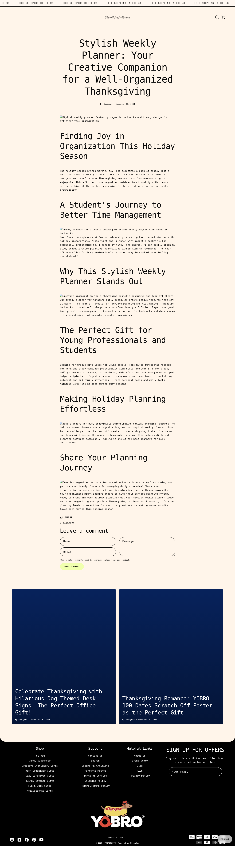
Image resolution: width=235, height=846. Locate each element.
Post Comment (72, 566)
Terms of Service (95, 775)
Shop (40, 748)
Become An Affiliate (95, 765)
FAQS (140, 770)
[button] (217, 17)
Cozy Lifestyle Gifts (39, 775)
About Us (139, 755)
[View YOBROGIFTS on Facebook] (26, 839)
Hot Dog (40, 755)
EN (121, 837)
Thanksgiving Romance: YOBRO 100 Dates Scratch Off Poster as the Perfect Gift (167, 705)
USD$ (111, 837)
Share (69, 517)
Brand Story (140, 760)
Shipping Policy (95, 780)
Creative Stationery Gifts (40, 765)
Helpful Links (140, 748)
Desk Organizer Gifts (39, 770)
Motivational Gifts (40, 790)
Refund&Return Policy (95, 785)
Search (95, 760)
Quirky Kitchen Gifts (39, 780)
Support (95, 748)
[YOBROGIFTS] (117, 17)
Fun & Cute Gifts (39, 785)
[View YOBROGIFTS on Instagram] (12, 839)
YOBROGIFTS (110, 843)
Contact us (95, 755)
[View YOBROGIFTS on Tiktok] (19, 839)
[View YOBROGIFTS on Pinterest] (34, 839)
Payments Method (95, 770)
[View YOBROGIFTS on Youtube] (41, 839)
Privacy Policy (140, 775)
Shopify (134, 843)
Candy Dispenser (40, 760)
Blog (140, 765)
